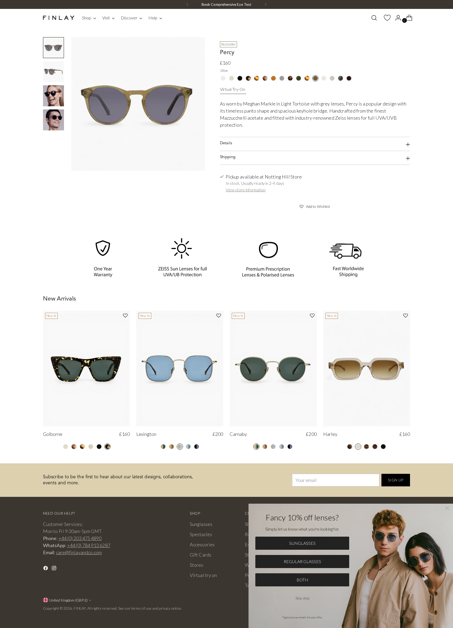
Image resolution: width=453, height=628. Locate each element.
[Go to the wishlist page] (385, 18)
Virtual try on (203, 575)
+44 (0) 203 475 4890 (80, 538)
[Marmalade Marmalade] (273, 78)
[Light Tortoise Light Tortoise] (257, 78)
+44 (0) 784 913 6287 (88, 545)
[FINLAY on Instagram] (54, 569)
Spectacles (201, 534)
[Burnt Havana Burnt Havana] (82, 446)
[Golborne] (86, 368)
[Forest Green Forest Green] (298, 78)
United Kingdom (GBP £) (68, 600)
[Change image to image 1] (53, 47)
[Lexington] (179, 368)
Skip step (302, 598)
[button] (315, 206)
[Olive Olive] (315, 78)
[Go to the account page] (396, 18)
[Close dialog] (447, 508)
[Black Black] (240, 78)
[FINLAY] (58, 18)
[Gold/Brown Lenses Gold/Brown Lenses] (265, 446)
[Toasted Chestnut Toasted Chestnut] (366, 446)
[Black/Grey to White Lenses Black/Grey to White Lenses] (196, 446)
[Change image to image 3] (53, 95)
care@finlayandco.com (79, 552)
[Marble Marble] (265, 78)
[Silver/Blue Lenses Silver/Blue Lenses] (281, 446)
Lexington (146, 434)
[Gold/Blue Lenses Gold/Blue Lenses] (180, 446)
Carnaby (238, 434)
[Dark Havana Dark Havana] (349, 78)
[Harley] (366, 368)
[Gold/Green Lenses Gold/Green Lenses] (163, 446)
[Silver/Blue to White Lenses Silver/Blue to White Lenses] (188, 446)
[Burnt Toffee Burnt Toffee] (375, 446)
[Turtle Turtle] (248, 78)
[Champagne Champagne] (223, 78)
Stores (196, 565)
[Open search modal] (374, 18)
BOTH (302, 579)
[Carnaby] (273, 368)
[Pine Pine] (350, 446)
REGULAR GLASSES (302, 561)
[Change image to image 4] (53, 119)
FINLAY (80, 608)
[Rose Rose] (324, 78)
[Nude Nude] (91, 446)
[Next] (265, 4)
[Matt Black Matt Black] (282, 78)
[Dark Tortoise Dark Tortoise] (290, 78)
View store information (246, 189)
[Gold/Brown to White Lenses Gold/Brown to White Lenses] (171, 446)
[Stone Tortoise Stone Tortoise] (340, 78)
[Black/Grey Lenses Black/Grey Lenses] (290, 446)
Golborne (52, 434)
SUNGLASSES (302, 543)
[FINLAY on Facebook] (46, 569)
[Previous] (187, 4)
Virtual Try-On (232, 89)
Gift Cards (200, 555)
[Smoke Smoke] (332, 78)
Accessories (202, 544)
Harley (330, 434)
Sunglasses (201, 524)
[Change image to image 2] (53, 71)
